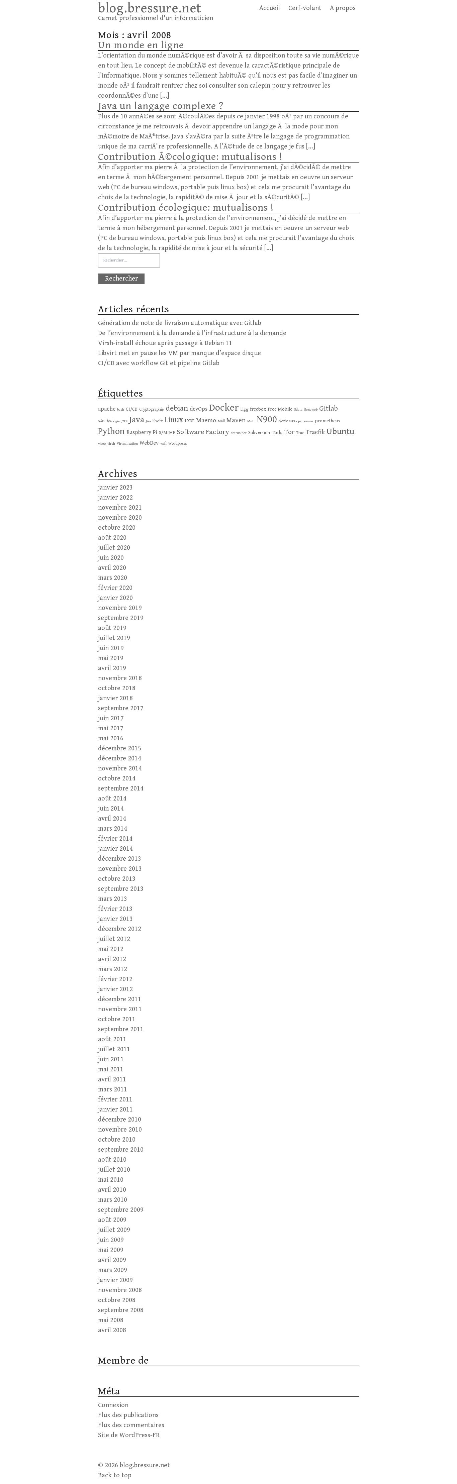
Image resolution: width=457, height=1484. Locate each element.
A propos (343, 8)
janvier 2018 (115, 698)
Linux (173, 420)
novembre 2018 (120, 678)
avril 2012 (112, 959)
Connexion (113, 1405)
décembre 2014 (119, 758)
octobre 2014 (116, 778)
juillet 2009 (114, 1230)
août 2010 (112, 1160)
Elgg (244, 409)
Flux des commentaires (131, 1425)
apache (106, 409)
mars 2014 (112, 829)
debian (177, 408)
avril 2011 (112, 1079)
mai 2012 (110, 949)
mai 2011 (110, 1069)
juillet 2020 (114, 548)
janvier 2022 (115, 498)
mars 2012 (112, 969)
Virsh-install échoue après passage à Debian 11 (165, 343)
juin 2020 (111, 558)
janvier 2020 (115, 598)
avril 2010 (112, 1190)
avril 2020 (112, 568)
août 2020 (112, 538)
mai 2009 (110, 1250)
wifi (163, 443)
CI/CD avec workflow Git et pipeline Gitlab (158, 363)
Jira (148, 421)
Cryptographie (151, 409)
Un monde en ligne (141, 45)
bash (120, 410)
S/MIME (167, 432)
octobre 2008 (116, 1300)
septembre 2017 (121, 708)
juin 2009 (111, 1240)
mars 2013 (112, 899)
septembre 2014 (121, 788)
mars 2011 (112, 1089)
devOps (198, 409)
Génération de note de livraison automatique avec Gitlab (179, 323)
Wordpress (177, 443)
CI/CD (132, 409)
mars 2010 (112, 1200)
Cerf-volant (305, 8)
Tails (277, 432)
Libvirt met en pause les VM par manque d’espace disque (179, 353)
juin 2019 (111, 648)
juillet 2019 (114, 638)
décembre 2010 (119, 1120)
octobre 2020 (116, 528)
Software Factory (203, 432)
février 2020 (115, 588)
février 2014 (115, 839)
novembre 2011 (120, 1009)
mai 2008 (110, 1320)
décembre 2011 (119, 999)
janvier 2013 (115, 919)
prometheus (327, 421)
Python (111, 431)
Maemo (206, 420)
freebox (258, 409)
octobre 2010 (116, 1140)
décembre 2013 (119, 859)
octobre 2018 (116, 688)
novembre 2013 (120, 869)
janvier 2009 (115, 1280)
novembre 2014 (120, 768)
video (102, 444)
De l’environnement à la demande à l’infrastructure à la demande (192, 333)
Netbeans (287, 421)
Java (136, 420)
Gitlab (328, 408)
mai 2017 (110, 728)
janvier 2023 (115, 488)
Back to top (114, 1475)
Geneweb (310, 410)
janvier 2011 (115, 1110)
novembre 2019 (120, 608)
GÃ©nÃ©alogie (109, 421)
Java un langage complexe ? (160, 106)
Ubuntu (340, 431)
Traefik (315, 432)
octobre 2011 (116, 1019)
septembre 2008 (121, 1310)
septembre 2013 (121, 889)
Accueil (269, 8)
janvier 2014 (115, 849)
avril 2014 (112, 819)
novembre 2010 (120, 1130)
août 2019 (112, 628)
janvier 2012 (115, 989)
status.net (239, 433)
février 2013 (115, 909)
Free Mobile (280, 409)
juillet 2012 (114, 939)
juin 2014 (111, 809)
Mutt (251, 421)
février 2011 (115, 1099)
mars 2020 (112, 578)
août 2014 (112, 799)
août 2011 (112, 1039)
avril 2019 (112, 668)
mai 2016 (110, 738)
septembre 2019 (121, 618)
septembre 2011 (121, 1029)
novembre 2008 (120, 1290)
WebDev (149, 443)
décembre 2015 (119, 748)
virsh (111, 444)
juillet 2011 (114, 1049)
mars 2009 (112, 1270)
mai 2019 (110, 658)
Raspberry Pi (141, 432)
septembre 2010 (121, 1150)
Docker (224, 407)
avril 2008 (112, 1330)
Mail (221, 421)
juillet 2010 (114, 1170)
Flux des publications (128, 1415)
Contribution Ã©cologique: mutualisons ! (190, 157)
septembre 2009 (121, 1210)
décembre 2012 (119, 929)
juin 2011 (111, 1059)
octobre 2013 (116, 879)
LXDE (189, 421)
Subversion (259, 432)
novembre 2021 (120, 508)
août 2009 (112, 1220)
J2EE (124, 421)
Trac (300, 432)
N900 (267, 419)
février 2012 (115, 979)
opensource (304, 421)
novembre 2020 (120, 518)
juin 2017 (111, 718)
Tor (289, 432)
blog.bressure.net (149, 8)
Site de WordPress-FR (129, 1435)
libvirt (158, 421)
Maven (236, 420)
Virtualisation (127, 444)
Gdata (298, 410)
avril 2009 (112, 1260)
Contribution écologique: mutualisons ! (186, 207)
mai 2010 (110, 1180)
